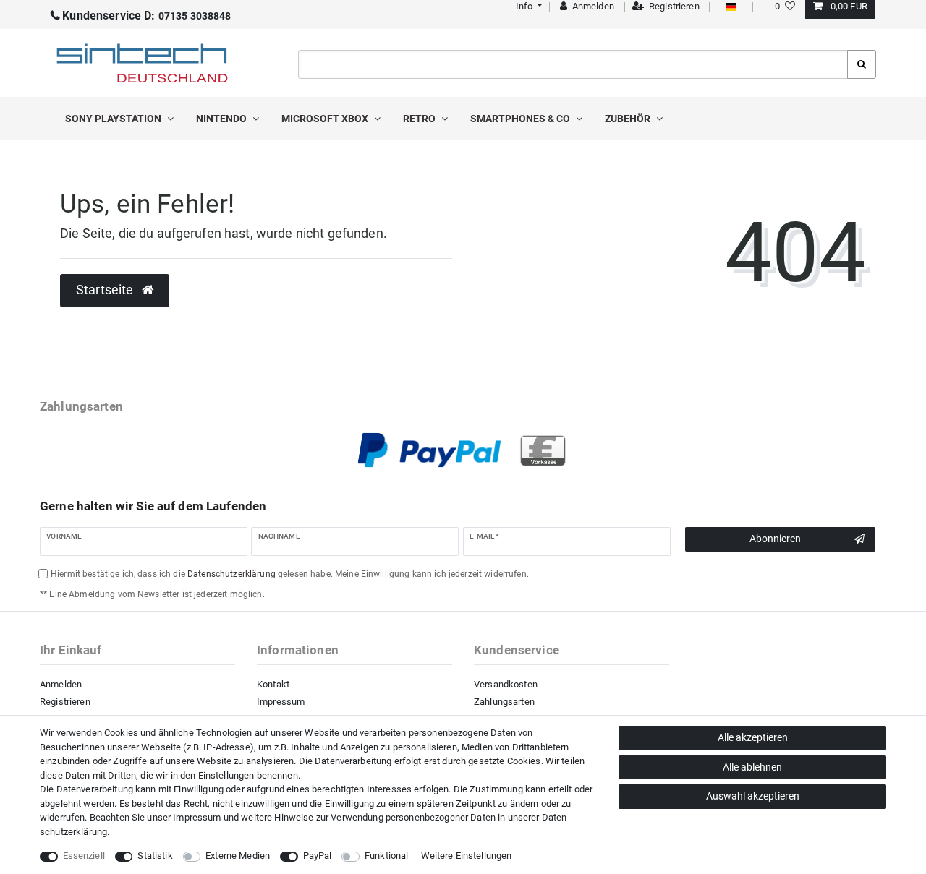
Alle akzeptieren (753, 737)
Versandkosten (506, 684)
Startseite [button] (106, 290)
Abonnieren (775, 538)
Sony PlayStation (114, 118)
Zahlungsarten (504, 701)
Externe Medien (237, 855)
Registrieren (65, 701)
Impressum (281, 701)
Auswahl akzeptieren (752, 796)
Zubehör (629, 118)
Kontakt (273, 684)
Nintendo (222, 118)
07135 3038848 (146, 16)
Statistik (154, 855)
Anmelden (61, 684)
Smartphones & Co (521, 118)
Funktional (386, 855)
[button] (527, 6)
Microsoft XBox (325, 118)
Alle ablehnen (752, 767)
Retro (420, 118)
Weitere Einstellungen (466, 855)
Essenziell (84, 855)
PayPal (317, 855)
